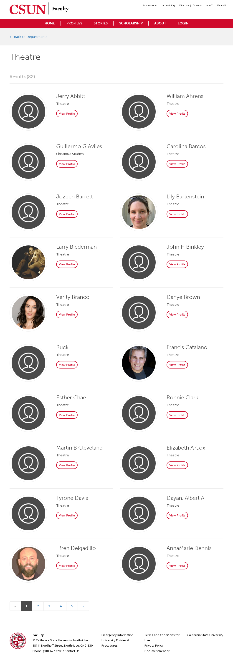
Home (50, 23)
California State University (205, 635)
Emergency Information (117, 635)
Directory (184, 5)
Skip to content (150, 5)
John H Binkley (185, 246)
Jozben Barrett (74, 196)
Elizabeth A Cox (186, 447)
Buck (62, 347)
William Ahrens (185, 96)
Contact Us (72, 651)
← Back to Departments (29, 36)
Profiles (74, 23)
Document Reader (157, 651)
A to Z (209, 5)
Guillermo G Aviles (79, 146)
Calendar (197, 5)
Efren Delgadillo (76, 548)
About (160, 23)
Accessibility (168, 5)
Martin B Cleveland (79, 447)
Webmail (221, 5)
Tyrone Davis (72, 498)
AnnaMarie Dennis (189, 548)
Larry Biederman (76, 246)
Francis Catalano (187, 347)
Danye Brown (183, 297)
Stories (101, 23)
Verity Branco (72, 297)
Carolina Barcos (186, 146)
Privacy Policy (153, 645)
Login (183, 23)
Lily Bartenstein (185, 196)
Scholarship (131, 23)
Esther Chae (71, 397)
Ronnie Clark (182, 397)
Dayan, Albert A (185, 498)
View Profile (67, 113)
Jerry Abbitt (70, 96)
